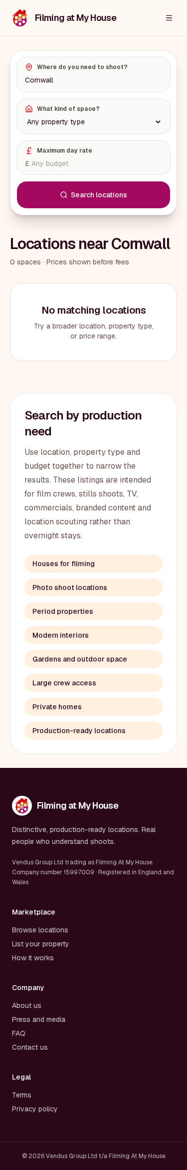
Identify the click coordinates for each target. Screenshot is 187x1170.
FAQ (18, 1033)
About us (26, 1005)
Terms (21, 1094)
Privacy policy (35, 1108)
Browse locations (40, 929)
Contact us (30, 1047)
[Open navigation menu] (169, 18)
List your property (40, 943)
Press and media (38, 1019)
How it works (33, 957)
